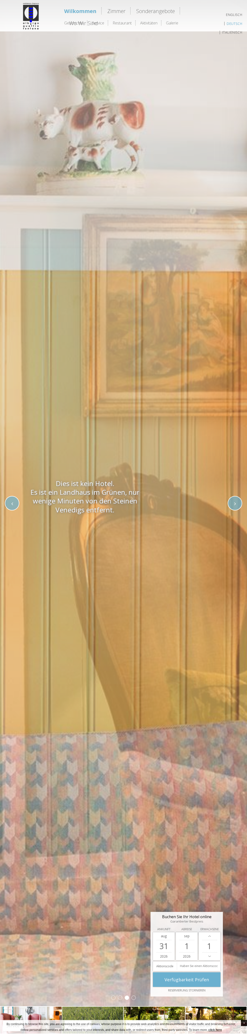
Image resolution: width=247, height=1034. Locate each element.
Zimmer (116, 11)
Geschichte (73, 23)
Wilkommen (80, 11)
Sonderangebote (155, 11)
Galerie (172, 23)
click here (215, 1030)
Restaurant (122, 23)
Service (98, 23)
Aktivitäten (149, 23)
